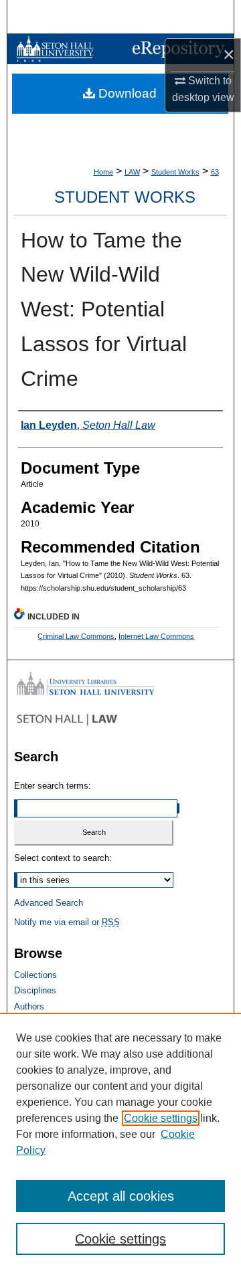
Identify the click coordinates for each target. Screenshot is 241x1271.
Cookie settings (160, 1118)
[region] (120, 1142)
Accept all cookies (121, 1196)
